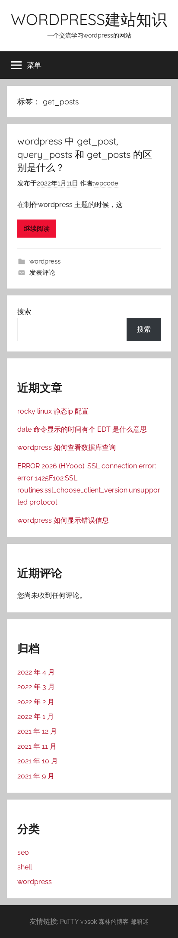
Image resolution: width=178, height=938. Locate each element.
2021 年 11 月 (37, 746)
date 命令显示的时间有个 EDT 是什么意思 (82, 429)
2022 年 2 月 (35, 702)
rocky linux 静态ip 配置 (53, 411)
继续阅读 (37, 228)
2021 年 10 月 (37, 761)
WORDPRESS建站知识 (89, 19)
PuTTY (69, 921)
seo (23, 852)
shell (24, 867)
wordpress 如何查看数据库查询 (66, 447)
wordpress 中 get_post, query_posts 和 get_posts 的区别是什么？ (84, 154)
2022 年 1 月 (35, 716)
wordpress (44, 261)
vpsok (88, 921)
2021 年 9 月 (35, 776)
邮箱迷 (139, 921)
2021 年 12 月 (37, 731)
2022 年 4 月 (36, 672)
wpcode (106, 183)
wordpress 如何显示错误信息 (63, 520)
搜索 (24, 311)
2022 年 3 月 (36, 687)
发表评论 (42, 272)
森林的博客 (114, 921)
